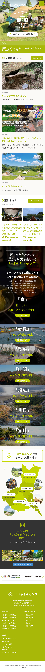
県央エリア (28, 618)
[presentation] (1, 214)
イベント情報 (7, 644)
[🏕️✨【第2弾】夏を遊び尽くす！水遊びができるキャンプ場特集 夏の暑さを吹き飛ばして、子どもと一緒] (27, 555)
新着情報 (5, 641)
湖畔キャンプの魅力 (9, 629)
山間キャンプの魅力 (9, 620)
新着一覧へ (36, 58)
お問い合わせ (7, 647)
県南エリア (28, 623)
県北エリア (28, 615)
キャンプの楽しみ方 (9, 639)
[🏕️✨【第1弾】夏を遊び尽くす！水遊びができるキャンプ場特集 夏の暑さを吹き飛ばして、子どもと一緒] (38, 555)
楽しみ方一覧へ (35, 200)
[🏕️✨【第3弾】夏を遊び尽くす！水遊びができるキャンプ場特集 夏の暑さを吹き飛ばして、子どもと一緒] (7, 555)
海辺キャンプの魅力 (9, 623)
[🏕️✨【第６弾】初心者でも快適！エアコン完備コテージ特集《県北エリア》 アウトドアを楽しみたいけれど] (17, 555)
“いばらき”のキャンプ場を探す (23, 34)
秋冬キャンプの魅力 (9, 618)
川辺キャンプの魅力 (9, 626)
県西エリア (28, 620)
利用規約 (5, 649)
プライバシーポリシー (9, 652)
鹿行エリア (28, 626)
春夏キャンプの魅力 (9, 615)
